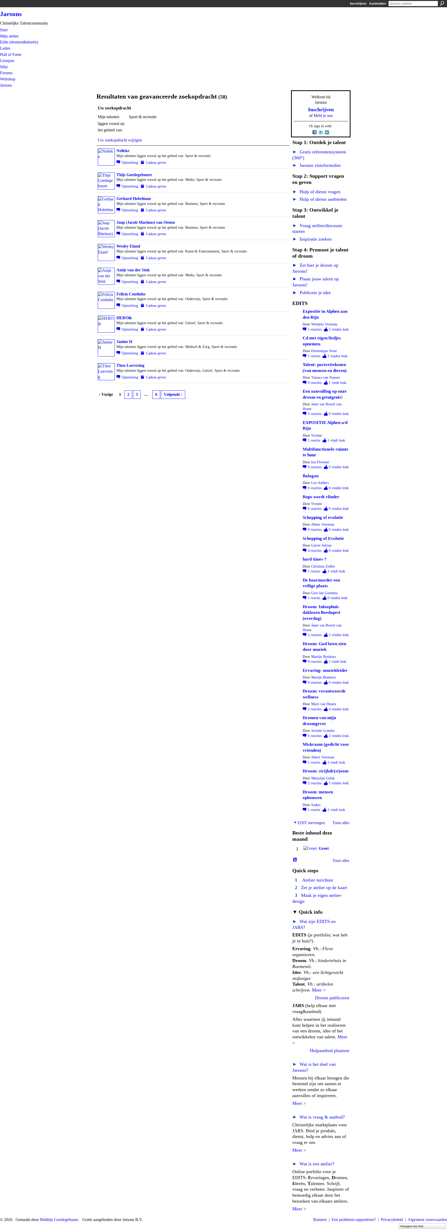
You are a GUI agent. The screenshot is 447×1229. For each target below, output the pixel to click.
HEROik (124, 318)
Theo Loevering (130, 365)
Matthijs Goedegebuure (59, 1219)
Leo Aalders (320, 483)
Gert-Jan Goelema (324, 593)
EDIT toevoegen (311, 823)
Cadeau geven (156, 162)
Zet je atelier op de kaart (324, 887)
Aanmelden (377, 3)
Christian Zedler (323, 566)
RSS (295, 860)
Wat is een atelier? (313, 1163)
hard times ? (314, 559)
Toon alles (340, 823)
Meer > (319, 990)
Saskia (316, 805)
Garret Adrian (321, 545)
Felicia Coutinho (130, 294)
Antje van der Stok (133, 270)
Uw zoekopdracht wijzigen (120, 140)
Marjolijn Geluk (323, 778)
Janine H (124, 341)
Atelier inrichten (317, 880)
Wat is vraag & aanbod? (318, 1117)
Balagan (310, 475)
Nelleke (122, 150)
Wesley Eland (128, 246)
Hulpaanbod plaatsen (329, 1050)
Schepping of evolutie (323, 517)
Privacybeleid (392, 1219)
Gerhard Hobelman (133, 198)
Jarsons (11, 13)
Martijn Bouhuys (323, 657)
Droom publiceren (332, 997)
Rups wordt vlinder (321, 496)
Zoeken (442, 3)
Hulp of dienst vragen (316, 191)
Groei (324, 848)
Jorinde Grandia (322, 731)
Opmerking (130, 162)
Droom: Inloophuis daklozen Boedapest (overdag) (321, 612)
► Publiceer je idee (311, 292)
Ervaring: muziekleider (325, 670)
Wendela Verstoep (324, 324)
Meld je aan (323, 115)
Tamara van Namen (325, 377)
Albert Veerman (322, 524)
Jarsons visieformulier (316, 165)
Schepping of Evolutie (323, 538)
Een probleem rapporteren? (354, 1219)
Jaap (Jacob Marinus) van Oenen (145, 222)
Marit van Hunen (323, 704)
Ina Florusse (320, 462)
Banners (320, 1219)
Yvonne (316, 435)
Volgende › (173, 394)
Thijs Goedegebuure (134, 175)
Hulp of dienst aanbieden (319, 199)
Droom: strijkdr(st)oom (325, 771)
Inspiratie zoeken (312, 239)
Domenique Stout (324, 351)
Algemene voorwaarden (427, 1219)
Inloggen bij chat (411, 1226)
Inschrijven (358, 3)
